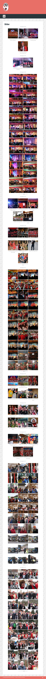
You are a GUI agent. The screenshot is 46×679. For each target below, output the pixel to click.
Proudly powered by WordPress (8, 677)
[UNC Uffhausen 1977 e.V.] (6, 6)
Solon (19, 677)
